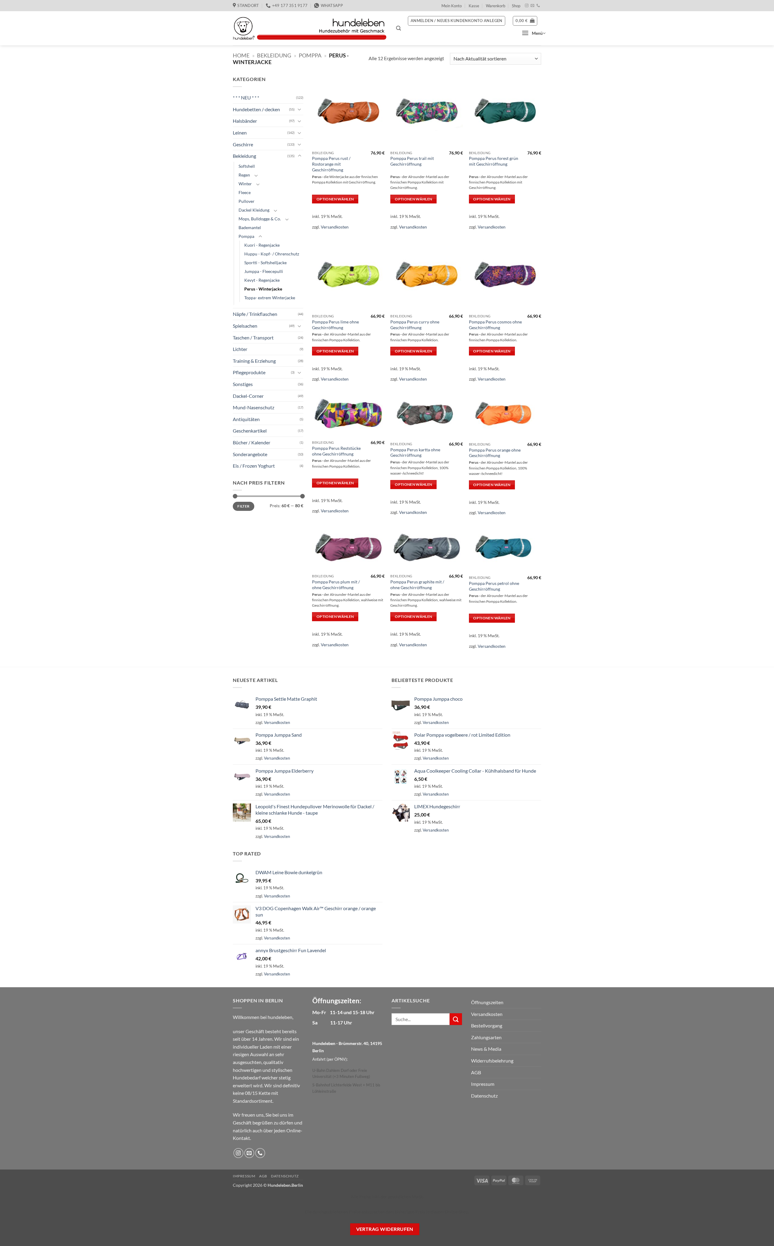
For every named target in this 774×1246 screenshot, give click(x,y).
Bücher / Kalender (251, 442)
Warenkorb (495, 5)
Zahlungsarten (486, 1037)
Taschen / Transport (253, 337)
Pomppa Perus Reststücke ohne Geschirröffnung (336, 451)
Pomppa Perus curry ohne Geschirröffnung (414, 324)
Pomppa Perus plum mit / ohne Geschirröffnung (336, 584)
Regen (244, 174)
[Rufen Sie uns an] (538, 6)
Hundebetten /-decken (256, 109)
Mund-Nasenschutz (253, 407)
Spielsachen (245, 326)
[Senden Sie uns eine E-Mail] (532, 6)
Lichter (240, 349)
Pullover (247, 201)
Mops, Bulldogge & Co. (260, 218)
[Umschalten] (299, 109)
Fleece (245, 192)
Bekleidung (274, 55)
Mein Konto (451, 5)
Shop (516, 5)
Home (241, 55)
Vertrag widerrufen (384, 1229)
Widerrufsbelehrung (492, 1060)
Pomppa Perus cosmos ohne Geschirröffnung (495, 324)
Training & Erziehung (254, 361)
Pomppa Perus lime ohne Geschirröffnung (335, 324)
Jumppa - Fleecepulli (263, 271)
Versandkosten (335, 226)
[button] (398, 28)
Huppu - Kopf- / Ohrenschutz (271, 253)
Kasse (474, 5)
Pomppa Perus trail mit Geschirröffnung (412, 161)
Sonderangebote (250, 454)
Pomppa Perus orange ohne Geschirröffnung (495, 452)
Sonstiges (243, 384)
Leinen (240, 132)
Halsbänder (245, 121)
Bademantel (250, 227)
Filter (243, 506)
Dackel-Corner (248, 396)
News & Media (486, 1049)
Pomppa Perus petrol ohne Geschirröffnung (494, 586)
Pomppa (310, 55)
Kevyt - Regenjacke (262, 280)
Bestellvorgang (486, 1025)
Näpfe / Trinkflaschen (255, 314)
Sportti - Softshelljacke (265, 262)
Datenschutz (484, 1095)
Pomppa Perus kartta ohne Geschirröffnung (415, 452)
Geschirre (243, 144)
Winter (245, 183)
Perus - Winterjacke (263, 288)
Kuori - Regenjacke (262, 245)
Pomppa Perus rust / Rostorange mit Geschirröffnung (331, 164)
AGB (476, 1072)
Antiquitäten (246, 419)
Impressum (482, 1084)
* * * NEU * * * (246, 97)
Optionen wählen (335, 199)
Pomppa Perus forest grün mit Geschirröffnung (493, 161)
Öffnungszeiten (487, 1002)
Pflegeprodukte (249, 372)
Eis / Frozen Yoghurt (254, 466)
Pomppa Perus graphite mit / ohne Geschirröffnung (417, 584)
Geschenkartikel (250, 430)
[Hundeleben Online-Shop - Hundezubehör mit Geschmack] (310, 28)
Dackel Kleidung (254, 210)
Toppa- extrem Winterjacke (269, 297)
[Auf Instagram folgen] (526, 6)
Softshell (247, 166)
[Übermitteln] (456, 1019)
